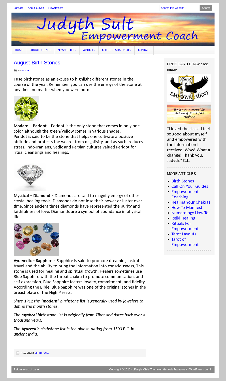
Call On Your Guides (189, 186)
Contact (18, 8)
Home (19, 50)
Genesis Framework (175, 369)
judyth (25, 70)
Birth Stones (42, 353)
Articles (89, 50)
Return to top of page (26, 369)
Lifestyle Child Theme (146, 369)
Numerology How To (190, 213)
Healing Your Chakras (190, 202)
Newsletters (55, 8)
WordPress (196, 369)
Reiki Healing (183, 218)
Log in (208, 369)
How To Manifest (186, 208)
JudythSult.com (113, 29)
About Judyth (36, 8)
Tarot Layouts (183, 234)
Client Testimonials (116, 50)
